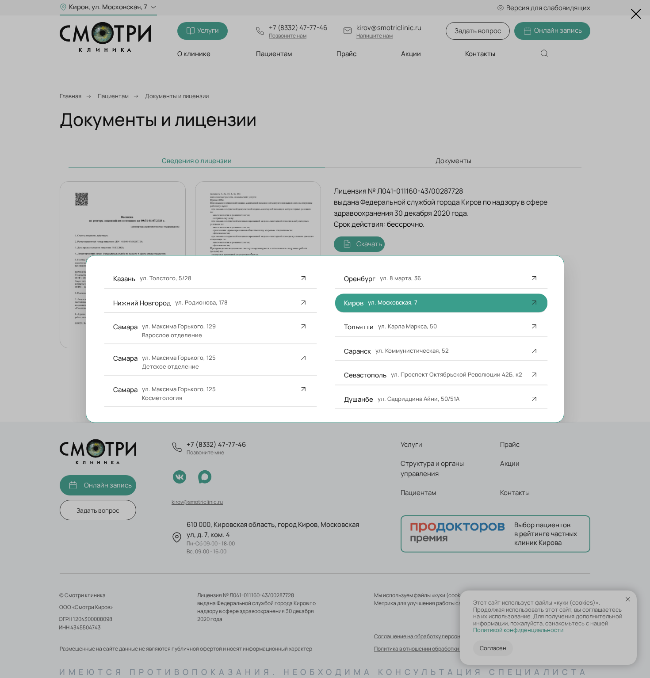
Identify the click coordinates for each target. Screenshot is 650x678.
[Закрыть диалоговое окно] (636, 13)
